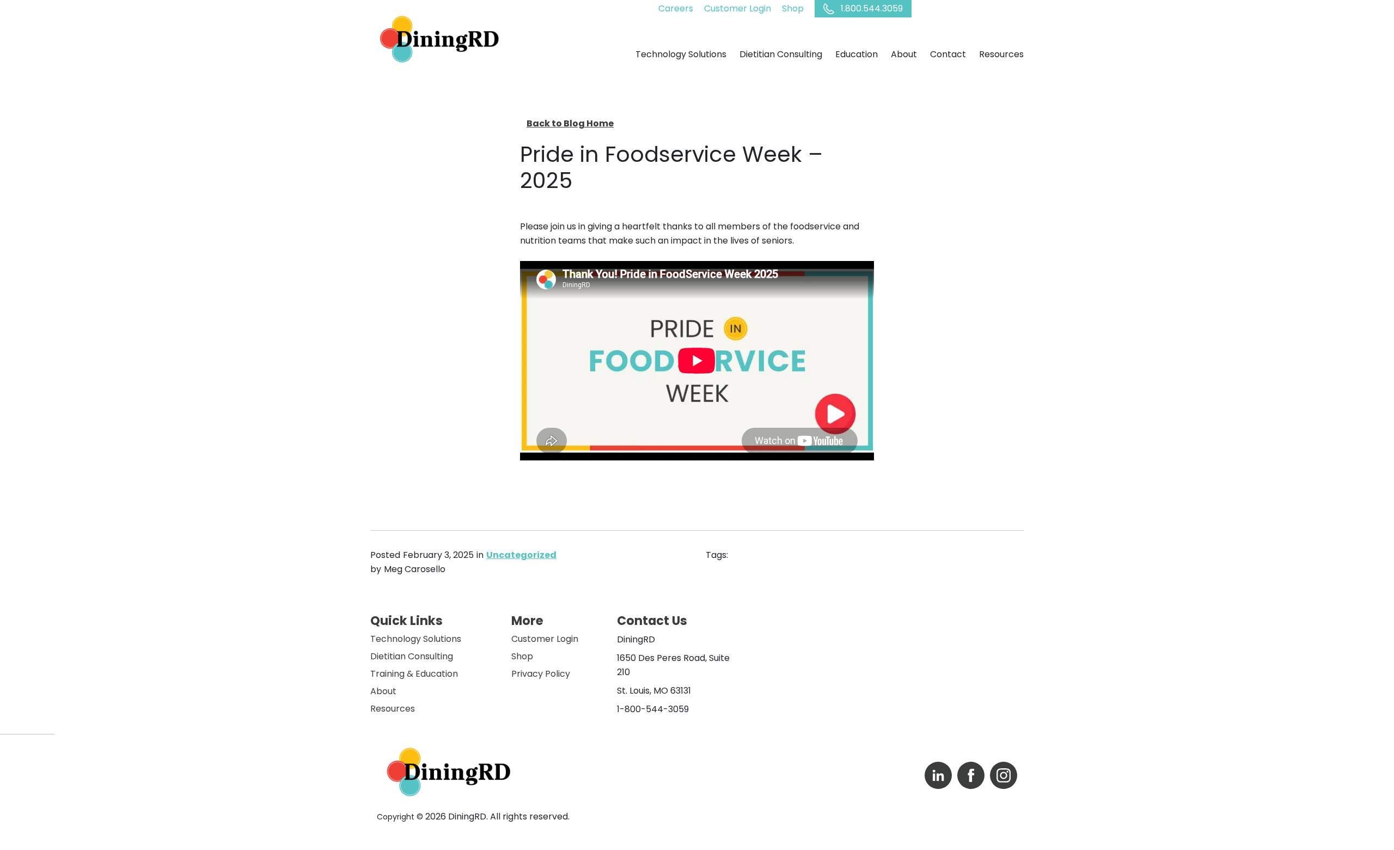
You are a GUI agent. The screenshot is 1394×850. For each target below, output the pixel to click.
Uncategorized (521, 555)
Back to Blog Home (570, 123)
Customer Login (737, 8)
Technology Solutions (415, 639)
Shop (793, 8)
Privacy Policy (540, 673)
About (383, 691)
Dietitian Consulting (411, 656)
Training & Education (414, 673)
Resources (392, 708)
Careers (675, 8)
